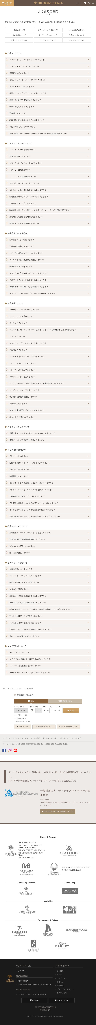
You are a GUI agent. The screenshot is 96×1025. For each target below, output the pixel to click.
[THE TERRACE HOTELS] (11, 850)
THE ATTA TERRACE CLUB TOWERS (31, 850)
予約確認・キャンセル (23, 722)
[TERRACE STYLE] (68, 890)
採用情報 (60, 985)
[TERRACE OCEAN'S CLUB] (70, 910)
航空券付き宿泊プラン (45, 726)
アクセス (25, 738)
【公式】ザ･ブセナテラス (48, 3)
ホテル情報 (6, 738)
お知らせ (16, 738)
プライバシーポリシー (65, 989)
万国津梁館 (22, 981)
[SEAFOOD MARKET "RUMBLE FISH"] (19, 930)
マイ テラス (22, 971)
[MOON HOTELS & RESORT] (54, 869)
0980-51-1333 (49, 744)
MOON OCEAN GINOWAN (71, 870)
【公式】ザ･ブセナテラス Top (11, 688)
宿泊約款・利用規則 (50, 738)
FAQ (88, 3)
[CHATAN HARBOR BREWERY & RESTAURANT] (48, 930)
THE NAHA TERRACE (26, 858)
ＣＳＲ (59, 975)
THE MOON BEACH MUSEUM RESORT (76, 867)
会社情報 (60, 971)
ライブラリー (62, 978)
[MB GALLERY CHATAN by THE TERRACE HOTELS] (26, 869)
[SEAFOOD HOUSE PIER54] (76, 930)
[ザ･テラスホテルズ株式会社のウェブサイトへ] (9, 978)
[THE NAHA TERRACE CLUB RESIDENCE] (26, 891)
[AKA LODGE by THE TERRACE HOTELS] (69, 850)
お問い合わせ (63, 738)
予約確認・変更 (21, 718)
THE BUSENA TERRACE (27, 842)
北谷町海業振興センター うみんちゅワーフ (33, 985)
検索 (72, 711)
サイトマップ (76, 738)
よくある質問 (28, 688)
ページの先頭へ (88, 1018)
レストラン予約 (62, 1000)
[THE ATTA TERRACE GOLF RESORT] (27, 909)
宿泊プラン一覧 (24, 726)
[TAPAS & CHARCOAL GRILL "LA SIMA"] (33, 945)
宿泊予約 (8, 3)
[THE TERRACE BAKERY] (62, 946)
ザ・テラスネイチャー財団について (58, 811)
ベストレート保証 (21, 715)
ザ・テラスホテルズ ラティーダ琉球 (31, 994)
